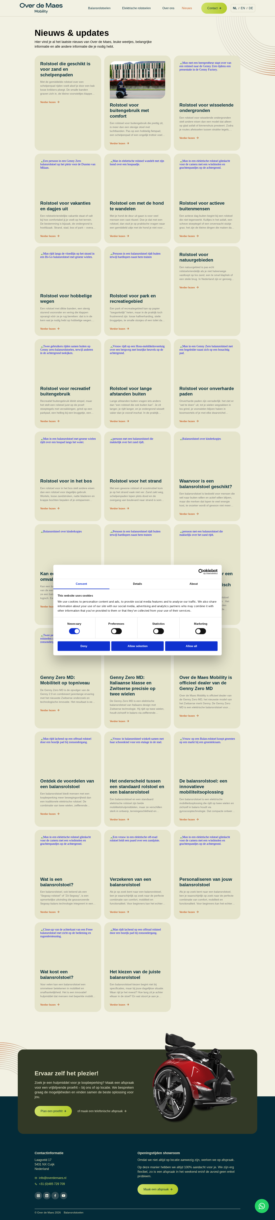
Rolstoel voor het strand (136, 480)
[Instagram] (38, 1195)
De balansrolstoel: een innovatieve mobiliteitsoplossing (203, 786)
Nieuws (187, 8)
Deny (83, 646)
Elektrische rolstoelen (136, 8)
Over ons (168, 8)
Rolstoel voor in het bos (66, 480)
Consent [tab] (81, 583)
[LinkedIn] (47, 1195)
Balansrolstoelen (99, 8)
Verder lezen (48, 102)
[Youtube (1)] (63, 1195)
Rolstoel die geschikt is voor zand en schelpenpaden (65, 69)
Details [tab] (137, 583)
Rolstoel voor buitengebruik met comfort (129, 110)
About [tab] (194, 583)
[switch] (116, 631)
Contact (212, 8)
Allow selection (138, 646)
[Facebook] (55, 1195)
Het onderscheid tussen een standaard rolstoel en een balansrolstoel (137, 786)
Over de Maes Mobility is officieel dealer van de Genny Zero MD (205, 683)
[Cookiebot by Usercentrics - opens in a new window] (201, 571)
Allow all (191, 646)
